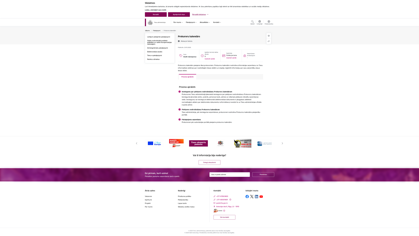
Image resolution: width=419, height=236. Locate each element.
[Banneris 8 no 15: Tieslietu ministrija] (220, 143)
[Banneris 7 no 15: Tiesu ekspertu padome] (198, 143)
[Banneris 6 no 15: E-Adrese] (176, 143)
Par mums (148, 207)
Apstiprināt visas (179, 14)
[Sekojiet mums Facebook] (247, 196)
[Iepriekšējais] (136, 143)
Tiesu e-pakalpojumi (154, 55)
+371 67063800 (222, 196)
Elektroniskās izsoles (154, 52)
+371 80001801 (222, 200)
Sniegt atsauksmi (209, 162)
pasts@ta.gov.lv (222, 203)
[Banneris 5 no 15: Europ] (154, 143)
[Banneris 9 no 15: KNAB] (242, 143)
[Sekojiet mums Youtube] (261, 196)
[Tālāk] (282, 143)
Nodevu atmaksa (153, 59)
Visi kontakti (224, 217)
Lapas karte (182, 203)
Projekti (147, 203)
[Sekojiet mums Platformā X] (251, 196)
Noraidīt (156, 14)
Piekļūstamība (183, 200)
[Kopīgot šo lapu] (268, 41)
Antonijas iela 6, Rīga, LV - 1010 (227, 206)
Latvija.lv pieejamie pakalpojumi (158, 37)
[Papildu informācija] (230, 199)
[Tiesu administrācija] (157, 22)
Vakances (148, 196)
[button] (210, 59)
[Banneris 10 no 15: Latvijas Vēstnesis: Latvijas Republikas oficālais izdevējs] (264, 143)
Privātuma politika (184, 196)
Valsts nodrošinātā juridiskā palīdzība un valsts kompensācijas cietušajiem (159, 42)
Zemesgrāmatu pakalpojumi (157, 48)
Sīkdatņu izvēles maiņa (186, 207)
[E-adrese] (218, 210)
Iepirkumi (148, 200)
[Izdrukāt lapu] (268, 35)
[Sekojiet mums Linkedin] (256, 196)
